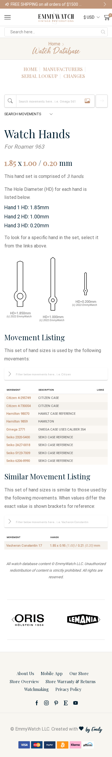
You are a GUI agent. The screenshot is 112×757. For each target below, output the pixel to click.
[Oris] (29, 620)
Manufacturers (63, 69)
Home (54, 44)
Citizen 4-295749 (18, 398)
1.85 (10, 163)
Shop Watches (17, 4)
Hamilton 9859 (17, 421)
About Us (25, 673)
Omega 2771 (15, 429)
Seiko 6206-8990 (18, 461)
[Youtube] (75, 703)
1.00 (30, 163)
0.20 (50, 163)
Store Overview (24, 681)
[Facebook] (36, 703)
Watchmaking (36, 689)
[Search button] (103, 32)
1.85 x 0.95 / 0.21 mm (75, 545)
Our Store (79, 673)
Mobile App (52, 673)
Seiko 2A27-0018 (18, 445)
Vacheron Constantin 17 (24, 545)
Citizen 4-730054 (18, 406)
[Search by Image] (87, 101)
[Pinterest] (56, 703)
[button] (7, 4)
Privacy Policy (68, 689)
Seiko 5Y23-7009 (18, 453)
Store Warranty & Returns (71, 681)
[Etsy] (65, 703)
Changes (74, 76)
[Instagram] (46, 703)
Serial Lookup (40, 76)
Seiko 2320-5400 (18, 437)
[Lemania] (82, 620)
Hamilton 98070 (17, 414)
